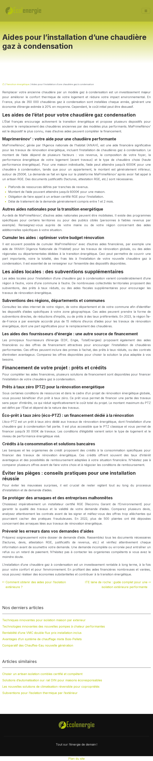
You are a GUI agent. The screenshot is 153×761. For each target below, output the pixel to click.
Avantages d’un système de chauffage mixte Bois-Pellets (42, 639)
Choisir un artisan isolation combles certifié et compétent (42, 674)
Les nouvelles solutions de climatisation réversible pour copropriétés (50, 686)
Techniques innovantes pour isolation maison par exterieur (44, 620)
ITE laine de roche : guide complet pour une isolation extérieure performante (116, 584)
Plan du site (76, 758)
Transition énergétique (17, 84)
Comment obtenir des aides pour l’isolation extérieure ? (36, 584)
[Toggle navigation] (146, 11)
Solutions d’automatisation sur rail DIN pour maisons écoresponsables (52, 680)
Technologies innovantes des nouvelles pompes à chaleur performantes (53, 626)
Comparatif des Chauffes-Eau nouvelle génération (37, 645)
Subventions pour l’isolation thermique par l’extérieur (40, 693)
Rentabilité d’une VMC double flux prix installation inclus (42, 633)
